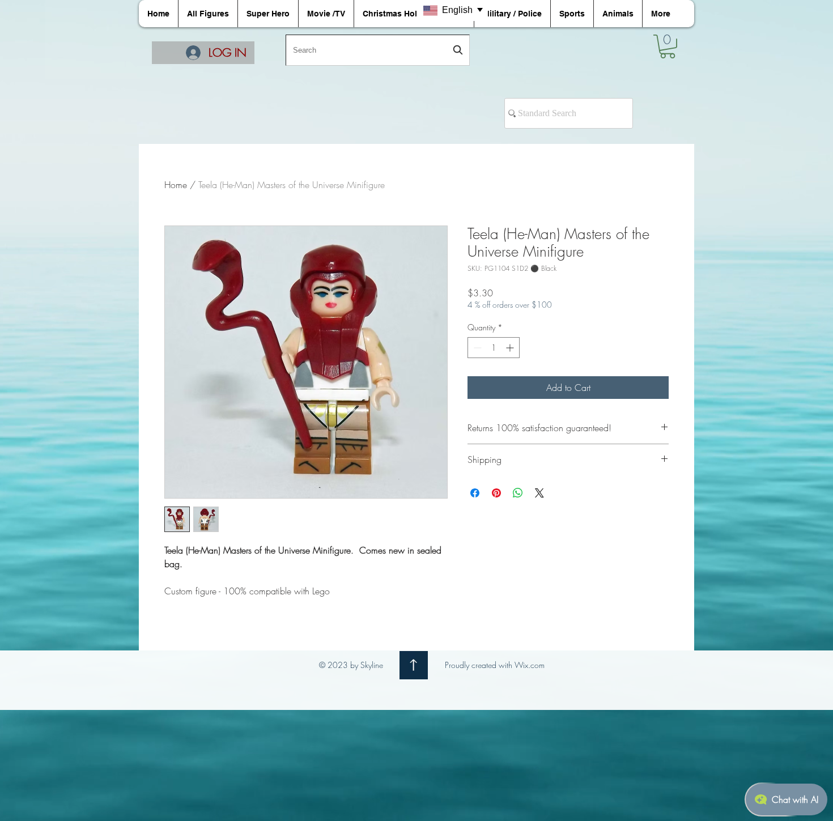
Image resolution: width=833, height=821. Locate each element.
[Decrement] (476, 348)
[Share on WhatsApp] (518, 493)
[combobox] (378, 50)
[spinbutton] (493, 348)
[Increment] (511, 348)
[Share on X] (539, 493)
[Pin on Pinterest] (496, 493)
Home (175, 184)
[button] (667, 46)
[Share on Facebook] (475, 493)
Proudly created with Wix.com (495, 665)
